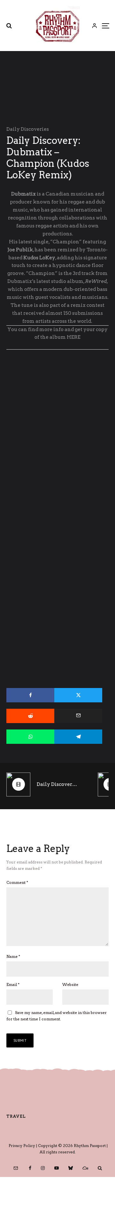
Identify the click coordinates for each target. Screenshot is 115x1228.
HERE (73, 337)
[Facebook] (30, 1168)
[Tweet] (78, 695)
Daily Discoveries (27, 129)
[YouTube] (57, 1168)
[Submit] (30, 716)
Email (12, 984)
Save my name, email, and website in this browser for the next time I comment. (56, 1015)
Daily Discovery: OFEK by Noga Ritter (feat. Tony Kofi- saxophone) (58, 784)
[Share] (30, 695)
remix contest (87, 305)
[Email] (78, 716)
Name (13, 956)
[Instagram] (43, 1168)
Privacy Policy (22, 1145)
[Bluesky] (71, 1168)
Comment (17, 882)
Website (70, 984)
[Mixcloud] (85, 1168)
